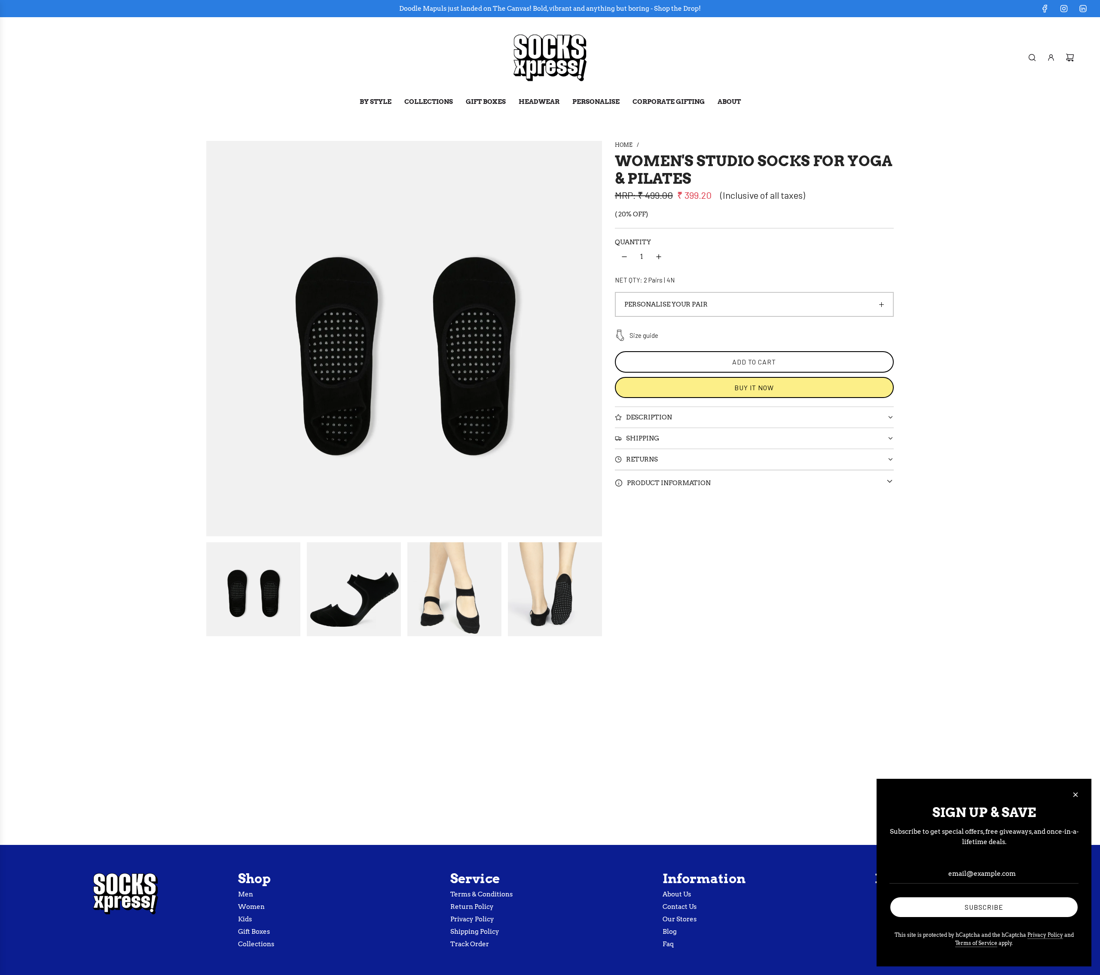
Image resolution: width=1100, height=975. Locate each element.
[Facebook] (1045, 8)
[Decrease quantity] (624, 256)
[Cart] (1069, 57)
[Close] (1075, 794)
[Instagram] (1063, 8)
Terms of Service (976, 943)
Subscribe (984, 907)
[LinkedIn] (1082, 8)
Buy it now (754, 387)
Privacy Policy (1045, 935)
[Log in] (1051, 57)
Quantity (633, 242)
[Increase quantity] (658, 256)
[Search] (1032, 57)
